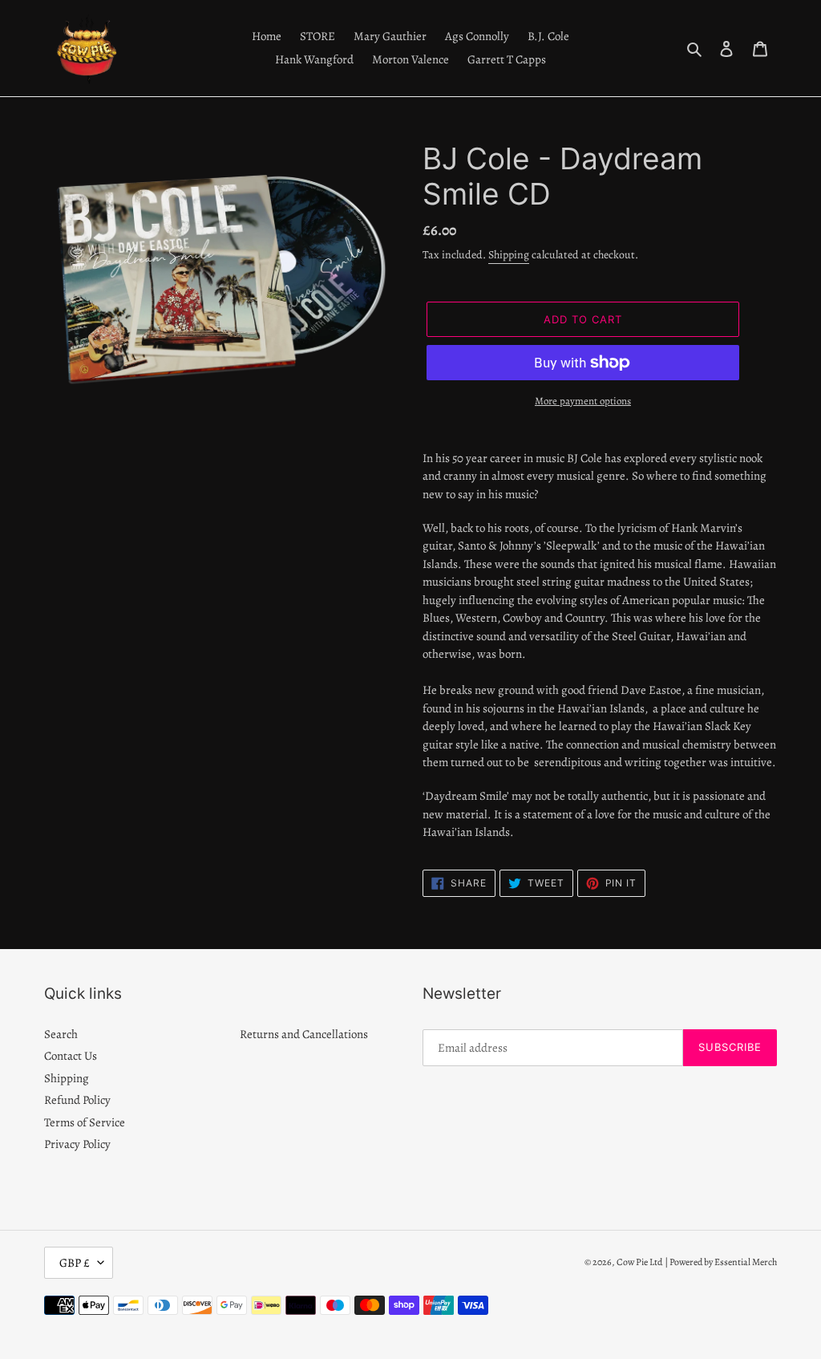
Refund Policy (77, 1100)
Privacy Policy (77, 1144)
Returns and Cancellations (304, 1034)
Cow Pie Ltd (639, 1262)
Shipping (508, 254)
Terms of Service (84, 1122)
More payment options (583, 401)
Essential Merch (745, 1262)
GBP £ (74, 1263)
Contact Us (70, 1056)
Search (61, 1034)
